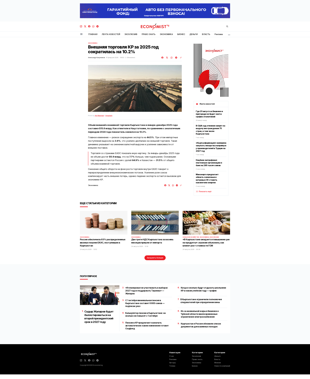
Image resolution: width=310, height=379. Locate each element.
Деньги (217, 356)
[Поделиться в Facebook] (162, 58)
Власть (217, 359)
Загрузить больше (155, 258)
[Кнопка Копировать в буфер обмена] (180, 58)
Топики (172, 366)
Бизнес (195, 366)
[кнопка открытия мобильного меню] (81, 34)
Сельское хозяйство (191, 237)
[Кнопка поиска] (227, 26)
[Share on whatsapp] (171, 58)
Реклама (172, 359)
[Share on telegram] (176, 58)
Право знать (197, 359)
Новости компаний (222, 366)
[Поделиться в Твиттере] (166, 58)
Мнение (217, 363)
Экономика (92, 43)
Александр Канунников (96, 57)
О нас (171, 356)
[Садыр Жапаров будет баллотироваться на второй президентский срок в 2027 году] (99, 295)
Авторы (172, 363)
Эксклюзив (214, 237)
